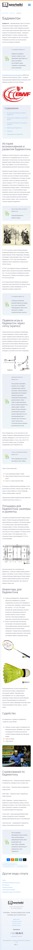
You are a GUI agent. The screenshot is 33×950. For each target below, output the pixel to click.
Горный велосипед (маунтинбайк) (11, 892)
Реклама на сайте (16, 925)
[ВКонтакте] (8, 859)
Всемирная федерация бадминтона (12, 75)
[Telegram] (20, 859)
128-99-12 (16, 933)
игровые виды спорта (8, 866)
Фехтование (5, 885)
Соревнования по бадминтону (15, 134)
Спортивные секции (16, 921)
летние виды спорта (21, 866)
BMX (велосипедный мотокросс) (11, 882)
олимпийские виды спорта (9, 863)
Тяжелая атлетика (7, 887)
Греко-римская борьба (8, 889)
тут (20, 500)
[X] (24, 859)
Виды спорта (16, 919)
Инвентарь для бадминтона (14, 128)
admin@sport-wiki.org (16, 936)
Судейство (10, 131)
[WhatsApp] (16, 859)
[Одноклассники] (12, 859)
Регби (4, 880)
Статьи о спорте (16, 923)
